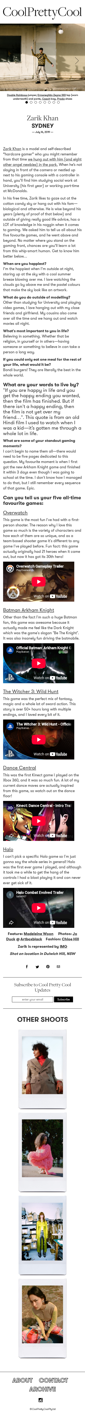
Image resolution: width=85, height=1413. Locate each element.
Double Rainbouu (17, 95)
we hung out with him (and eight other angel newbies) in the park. (42, 162)
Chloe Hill (70, 939)
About (22, 1380)
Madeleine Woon (38, 933)
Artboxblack (31, 939)
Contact (53, 1380)
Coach (46, 99)
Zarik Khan (12, 149)
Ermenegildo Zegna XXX (52, 95)
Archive (42, 1389)
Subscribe (63, 999)
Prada (61, 99)
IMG (63, 946)
